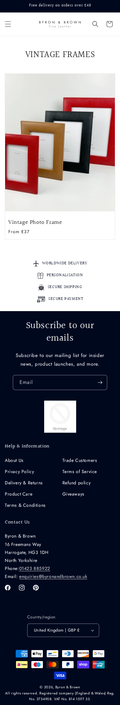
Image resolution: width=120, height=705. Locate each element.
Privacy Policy (19, 471)
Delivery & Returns (24, 483)
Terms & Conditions (25, 505)
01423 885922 (34, 568)
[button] (8, 24)
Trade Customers (79, 460)
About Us (14, 460)
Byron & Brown (67, 687)
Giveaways (73, 494)
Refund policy (76, 483)
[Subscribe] (100, 382)
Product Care (18, 494)
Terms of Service (79, 471)
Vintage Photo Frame (35, 222)
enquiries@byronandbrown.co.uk (53, 576)
